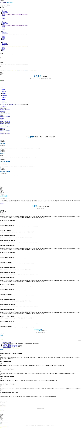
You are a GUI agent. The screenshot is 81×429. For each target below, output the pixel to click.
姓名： (1, 189)
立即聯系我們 (4, 106)
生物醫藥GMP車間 (5, 12)
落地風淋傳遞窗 (2, 111)
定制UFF (1, 114)
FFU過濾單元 (17, 14)
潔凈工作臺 (6, 14)
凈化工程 (3, 15)
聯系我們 (3, 18)
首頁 (2, 10)
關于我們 (3, 37)
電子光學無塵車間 (4, 11)
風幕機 (22, 14)
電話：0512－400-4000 (8, 104)
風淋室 (3, 14)
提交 (1, 193)
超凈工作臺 (2, 118)
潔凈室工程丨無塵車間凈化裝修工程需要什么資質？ (10, 346)
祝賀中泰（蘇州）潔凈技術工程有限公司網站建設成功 (11, 345)
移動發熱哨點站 (2, 128)
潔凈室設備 (3, 13)
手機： (1, 191)
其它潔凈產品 (25, 14)
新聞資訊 (3, 38)
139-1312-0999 (2, 104)
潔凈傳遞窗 (9, 14)
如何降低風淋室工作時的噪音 (6, 342)
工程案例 (3, 36)
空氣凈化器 (13, 14)
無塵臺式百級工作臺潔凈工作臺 (5, 121)
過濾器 (20, 14)
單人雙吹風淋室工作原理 (6, 344)
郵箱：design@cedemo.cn (15, 104)
